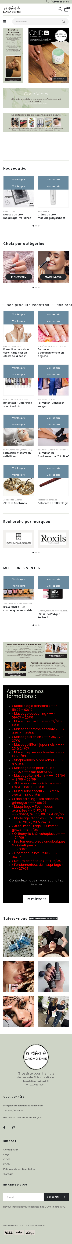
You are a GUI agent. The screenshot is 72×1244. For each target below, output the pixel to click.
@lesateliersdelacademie (43, 918)
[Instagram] (13, 1127)
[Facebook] (4, 1127)
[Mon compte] (60, 9)
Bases (5, 211)
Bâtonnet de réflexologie (53, 503)
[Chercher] (63, 21)
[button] (33, 225)
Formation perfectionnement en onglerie (51, 353)
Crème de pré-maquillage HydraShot (51, 216)
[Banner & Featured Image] (18, 539)
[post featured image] (18, 267)
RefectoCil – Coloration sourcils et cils (17, 404)
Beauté (6, 346)
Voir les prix (18, 179)
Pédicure (50, 611)
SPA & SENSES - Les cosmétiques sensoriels (17, 608)
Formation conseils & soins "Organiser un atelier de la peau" (16, 353)
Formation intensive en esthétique (17, 454)
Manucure (18, 276)
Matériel (41, 611)
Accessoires (8, 500)
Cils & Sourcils (16, 399)
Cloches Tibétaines (15, 503)
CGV (47, 1206)
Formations (15, 346)
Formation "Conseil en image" (51, 404)
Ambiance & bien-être (12, 604)
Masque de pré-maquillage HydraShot (17, 216)
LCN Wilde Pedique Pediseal (49, 615)
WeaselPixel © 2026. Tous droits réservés (24, 1225)
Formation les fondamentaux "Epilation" (53, 454)
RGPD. (63, 1206)
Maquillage (53, 276)
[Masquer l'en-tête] (12, 9)
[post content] (18, 191)
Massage (18, 500)
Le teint (12, 211)
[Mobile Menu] (4, 22)
